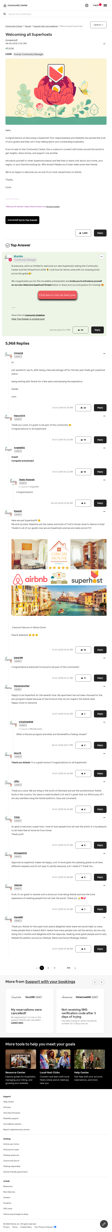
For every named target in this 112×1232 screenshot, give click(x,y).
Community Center (13, 26)
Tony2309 (30, 997)
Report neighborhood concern (16, 1130)
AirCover (7, 1107)
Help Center (8, 1102)
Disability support (11, 1118)
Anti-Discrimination (11, 1113)
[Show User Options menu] (105, 5)
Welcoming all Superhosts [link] (71, 26)
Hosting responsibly (11, 1166)
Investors (7, 1203)
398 (68, 968)
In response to (29, 487)
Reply (100, 233)
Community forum (11, 1161)
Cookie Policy (26, 1227)
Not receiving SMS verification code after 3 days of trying (79, 1013)
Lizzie (8, 53)
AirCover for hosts (11, 1150)
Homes (28, 26)
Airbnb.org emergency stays (15, 1214)
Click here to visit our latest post (57, 294)
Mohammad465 (83, 997)
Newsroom (8, 1186)
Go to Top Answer (28, 220)
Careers (6, 1198)
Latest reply (17, 1022)
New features (9, 1192)
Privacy (6, 1227)
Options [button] (97, 25)
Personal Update (52, 206)
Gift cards (7, 1209)
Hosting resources (11, 1155)
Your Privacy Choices (43, 1227)
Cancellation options (12, 1124)
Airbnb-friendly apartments (15, 1172)
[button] (104, 44)
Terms (15, 1227)
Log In (96, 5)
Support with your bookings (45, 26)
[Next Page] (75, 968)
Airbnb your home (11, 1144)
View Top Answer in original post (28, 319)
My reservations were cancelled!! (26, 1011)
